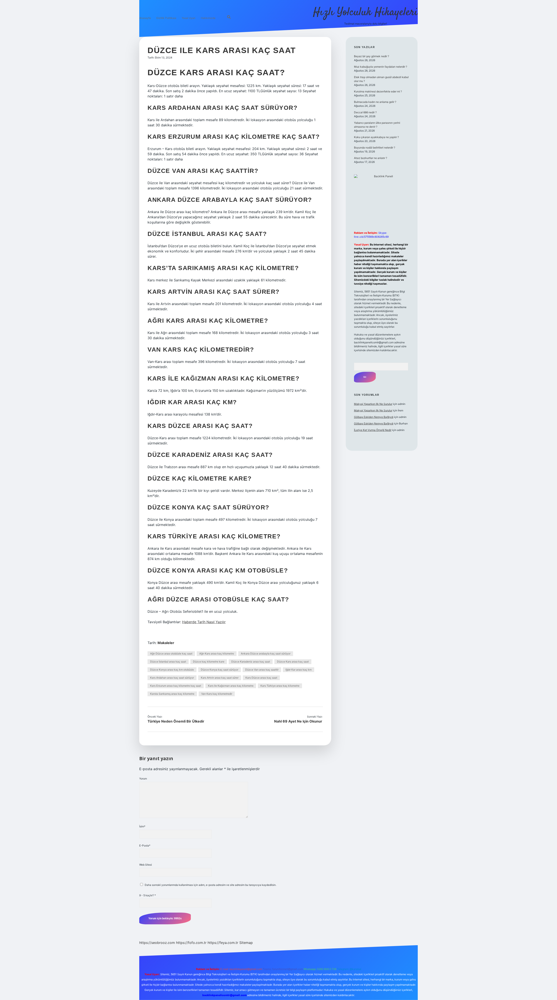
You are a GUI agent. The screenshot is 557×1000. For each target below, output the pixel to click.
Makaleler (166, 643)
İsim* (142, 826)
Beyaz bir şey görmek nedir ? (371, 56)
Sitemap (246, 942)
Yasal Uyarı (188, 18)
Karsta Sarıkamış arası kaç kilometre (172, 693)
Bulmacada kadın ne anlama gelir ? (375, 102)
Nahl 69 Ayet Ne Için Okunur (298, 721)
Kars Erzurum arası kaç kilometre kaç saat (175, 685)
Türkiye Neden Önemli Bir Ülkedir (176, 721)
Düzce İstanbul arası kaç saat (168, 661)
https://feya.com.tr (223, 942)
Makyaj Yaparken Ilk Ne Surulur (373, 404)
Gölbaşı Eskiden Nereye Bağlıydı (373, 417)
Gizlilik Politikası (166, 18)
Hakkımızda (208, 18)
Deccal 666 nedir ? (365, 112)
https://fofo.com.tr (191, 942)
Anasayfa (145, 18)
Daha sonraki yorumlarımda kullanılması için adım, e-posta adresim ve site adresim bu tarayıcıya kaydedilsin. (210, 884)
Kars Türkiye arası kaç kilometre (279, 685)
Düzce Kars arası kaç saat (293, 661)
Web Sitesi (145, 864)
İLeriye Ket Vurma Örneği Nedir (372, 430)
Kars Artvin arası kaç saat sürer (219, 677)
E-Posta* (144, 845)
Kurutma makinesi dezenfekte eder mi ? (378, 91)
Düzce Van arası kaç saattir (261, 669)
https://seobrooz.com (157, 942)
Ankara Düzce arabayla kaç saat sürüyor (265, 653)
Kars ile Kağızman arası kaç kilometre (230, 685)
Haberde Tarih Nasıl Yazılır (204, 622)
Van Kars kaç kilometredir (216, 693)
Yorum (143, 778)
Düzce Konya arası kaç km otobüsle (172, 669)
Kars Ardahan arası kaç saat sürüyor (172, 677)
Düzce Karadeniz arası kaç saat (250, 661)
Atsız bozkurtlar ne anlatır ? (370, 158)
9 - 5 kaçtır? (147, 895)
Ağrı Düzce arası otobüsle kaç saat (171, 653)
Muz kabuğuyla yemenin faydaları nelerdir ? (380, 66)
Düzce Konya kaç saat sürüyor (219, 669)
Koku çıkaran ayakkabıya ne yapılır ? (376, 137)
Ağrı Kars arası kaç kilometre (216, 653)
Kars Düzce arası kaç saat (261, 677)
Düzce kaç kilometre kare (208, 661)
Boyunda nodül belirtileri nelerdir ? (374, 147)
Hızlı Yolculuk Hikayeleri (365, 12)
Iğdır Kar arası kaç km (298, 669)
